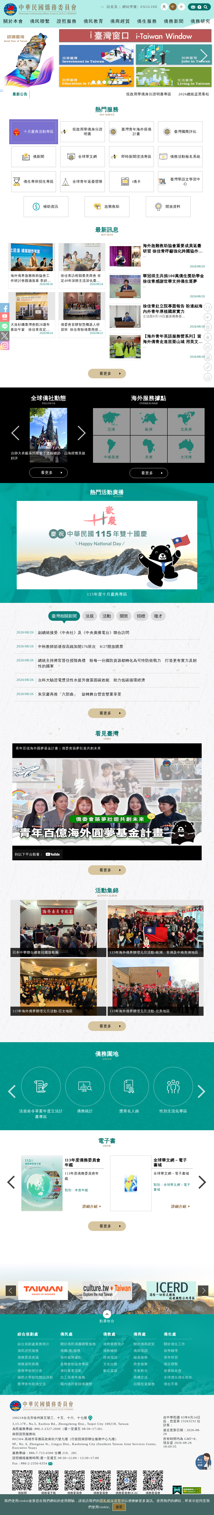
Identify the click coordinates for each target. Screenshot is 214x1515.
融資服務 (141, 1357)
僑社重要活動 (71, 1370)
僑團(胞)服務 (70, 1350)
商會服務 (141, 1364)
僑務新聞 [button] (174, 21)
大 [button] (164, 7)
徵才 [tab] (158, 616)
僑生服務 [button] (147, 21)
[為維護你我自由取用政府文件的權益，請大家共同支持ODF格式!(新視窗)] (171, 1290)
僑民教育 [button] (94, 21)
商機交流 (141, 1377)
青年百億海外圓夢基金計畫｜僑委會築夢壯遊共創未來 (58, 748)
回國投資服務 (144, 1384)
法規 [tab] (89, 616)
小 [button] (181, 6)
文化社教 (110, 1364)
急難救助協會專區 (74, 1364)
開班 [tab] (124, 616)
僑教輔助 (110, 1350)
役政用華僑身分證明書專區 (107, 94)
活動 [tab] (107, 616)
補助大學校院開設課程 (35, 1377)
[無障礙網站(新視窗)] (192, 1490)
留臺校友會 (173, 1370)
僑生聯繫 (171, 1364)
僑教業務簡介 (114, 1344)
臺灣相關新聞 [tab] (64, 616)
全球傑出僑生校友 (178, 1377)
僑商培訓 (141, 1350)
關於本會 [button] (13, 21)
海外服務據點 (71, 1357)
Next (201, 57)
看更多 (105, 373)
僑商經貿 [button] (120, 21)
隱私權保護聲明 (112, 1501)
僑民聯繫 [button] (40, 21)
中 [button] (173, 7)
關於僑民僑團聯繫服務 (78, 1344)
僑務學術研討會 (30, 1370)
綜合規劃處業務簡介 (34, 1344)
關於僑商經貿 (144, 1344)
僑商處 (140, 1334)
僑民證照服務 (28, 1350)
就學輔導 (171, 1350)
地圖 (95, 1417)
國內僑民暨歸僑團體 (76, 1384)
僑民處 (66, 1334)
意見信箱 (59, 1463)
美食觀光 (141, 1370)
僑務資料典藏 (28, 1364)
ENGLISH (148, 7)
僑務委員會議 (28, 1357)
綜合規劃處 (28, 1334)
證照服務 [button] (67, 21)
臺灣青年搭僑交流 (32, 1384)
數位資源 (110, 1370)
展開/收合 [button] (107, 1314)
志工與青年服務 (72, 1377)
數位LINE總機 (203, 1461)
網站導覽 (129, 7)
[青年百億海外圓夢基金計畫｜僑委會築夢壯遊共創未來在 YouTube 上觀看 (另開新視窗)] (107, 801)
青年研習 (171, 1357)
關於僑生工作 (174, 1344)
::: (102, 7)
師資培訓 (110, 1357)
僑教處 (109, 1334)
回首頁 (112, 7)
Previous (13, 57)
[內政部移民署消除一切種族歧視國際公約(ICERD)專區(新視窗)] (107, 1290)
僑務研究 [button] (201, 21)
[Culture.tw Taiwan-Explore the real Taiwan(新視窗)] (43, 1290)
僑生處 (170, 1334)
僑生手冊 (171, 1384)
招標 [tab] (141, 616)
